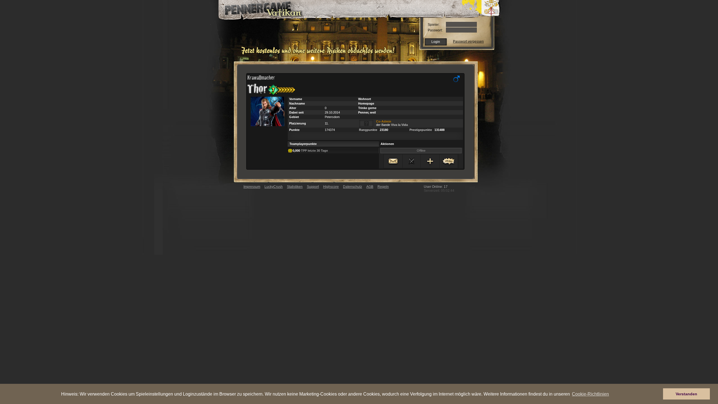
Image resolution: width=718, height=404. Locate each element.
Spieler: (433, 25)
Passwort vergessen (468, 41)
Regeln (383, 187)
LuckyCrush (273, 187)
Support (313, 187)
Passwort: (435, 30)
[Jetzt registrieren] (319, 53)
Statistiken (295, 187)
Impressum (251, 187)
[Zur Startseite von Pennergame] (257, 8)
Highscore (331, 187)
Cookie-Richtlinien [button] (590, 393)
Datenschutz (352, 187)
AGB (369, 187)
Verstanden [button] (686, 394)
